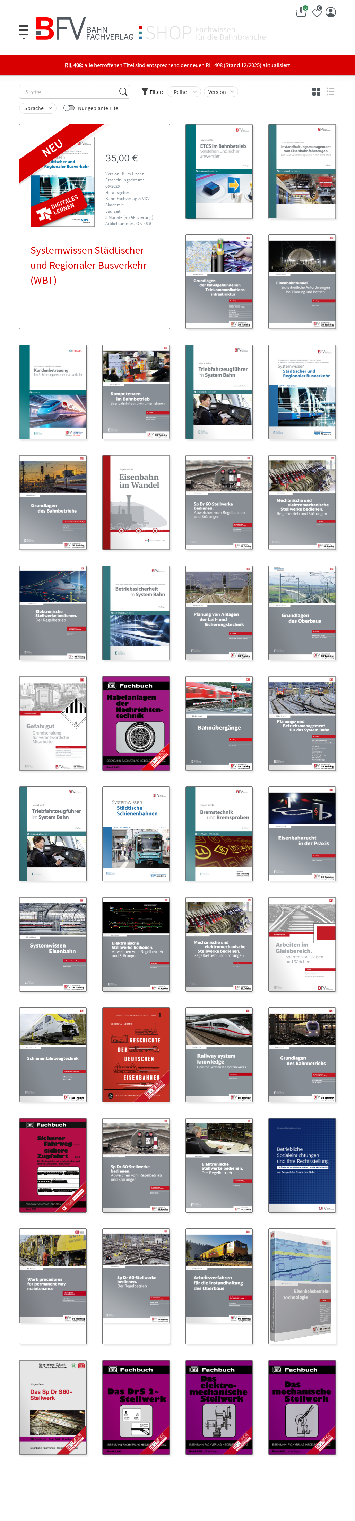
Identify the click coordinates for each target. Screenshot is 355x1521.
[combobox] (184, 91)
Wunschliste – (319, 9)
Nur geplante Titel (99, 108)
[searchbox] (181, 92)
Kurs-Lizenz (133, 174)
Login (331, 12)
